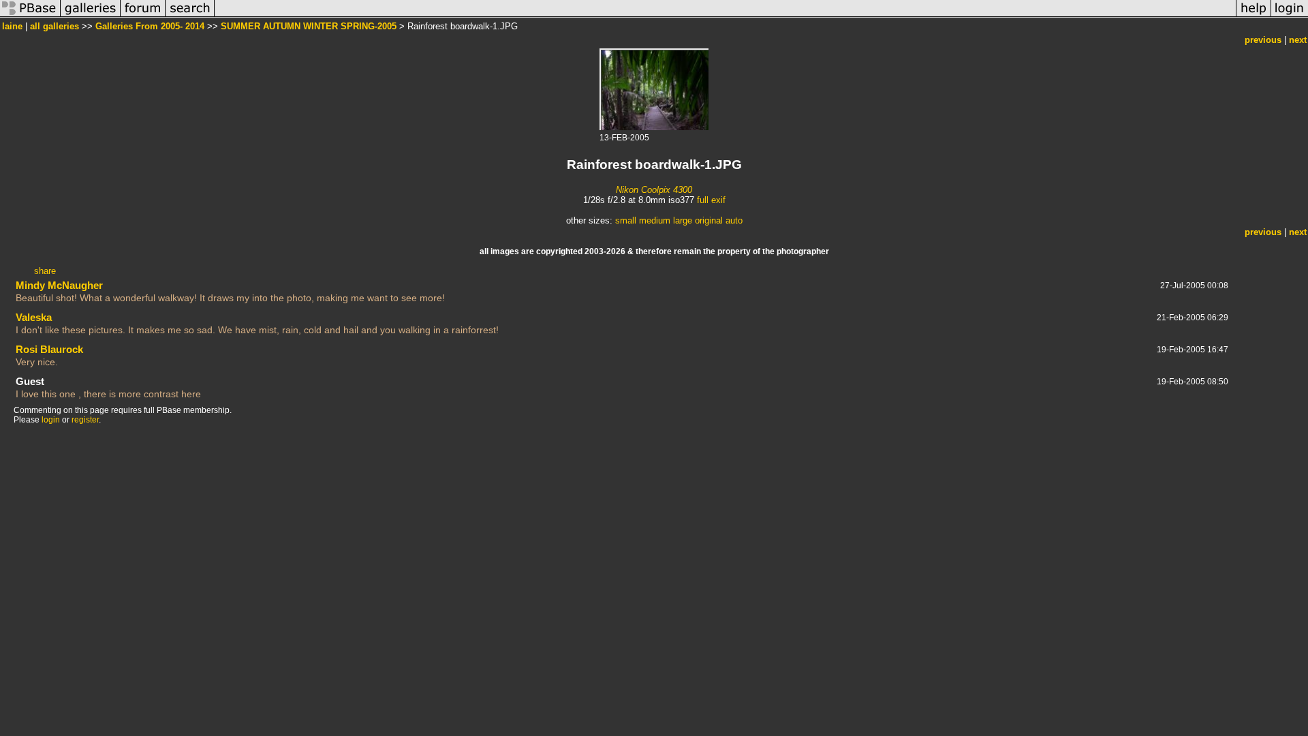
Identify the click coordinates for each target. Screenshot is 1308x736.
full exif (711, 200)
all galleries (54, 26)
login (51, 420)
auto (734, 220)
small (625, 220)
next (1298, 40)
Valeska (34, 317)
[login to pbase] (1289, 16)
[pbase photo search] (190, 16)
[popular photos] (725, 16)
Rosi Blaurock (49, 349)
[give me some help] (1253, 16)
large (682, 220)
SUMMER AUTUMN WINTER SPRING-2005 (308, 26)
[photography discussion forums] (143, 16)
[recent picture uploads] (91, 16)
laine (12, 26)
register (85, 420)
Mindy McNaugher (59, 285)
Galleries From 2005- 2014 (149, 26)
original (709, 220)
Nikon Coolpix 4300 (654, 190)
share (45, 271)
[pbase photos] (30, 16)
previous (1263, 40)
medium (654, 220)
